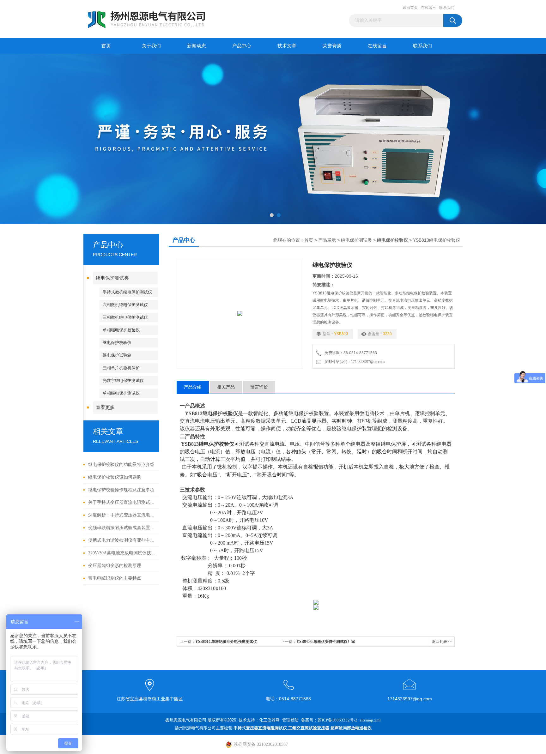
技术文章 (286, 45)
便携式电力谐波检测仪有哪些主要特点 (122, 540)
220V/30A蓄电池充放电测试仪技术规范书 (122, 553)
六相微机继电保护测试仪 (125, 304)
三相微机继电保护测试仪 (125, 317)
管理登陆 (290, 720)
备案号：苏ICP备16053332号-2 (329, 720)
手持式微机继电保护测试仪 (127, 292)
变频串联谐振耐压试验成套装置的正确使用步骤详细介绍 (122, 527)
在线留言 (428, 7)
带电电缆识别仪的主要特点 (114, 578)
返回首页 (410, 7)
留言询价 (259, 387)
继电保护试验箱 (117, 355)
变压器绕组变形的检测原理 (114, 565)
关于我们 (151, 45)
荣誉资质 (332, 45)
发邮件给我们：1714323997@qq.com (354, 361)
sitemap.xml (370, 720)
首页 (106, 45)
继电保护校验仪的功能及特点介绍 (121, 464)
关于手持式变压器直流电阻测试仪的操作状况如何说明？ (122, 502)
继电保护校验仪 (117, 342)
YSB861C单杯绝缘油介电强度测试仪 (226, 641)
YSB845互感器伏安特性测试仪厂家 (325, 641)
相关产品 (226, 387)
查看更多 (105, 407)
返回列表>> (442, 641)
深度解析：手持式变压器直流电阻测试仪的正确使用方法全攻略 (122, 515)
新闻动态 (196, 45)
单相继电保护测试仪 (121, 393)
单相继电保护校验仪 (121, 330)
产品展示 (327, 240)
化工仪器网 (269, 720)
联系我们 (446, 7)
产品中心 (241, 45)
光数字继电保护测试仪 (123, 380)
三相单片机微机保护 (121, 367)
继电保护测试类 (112, 277)
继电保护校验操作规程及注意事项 (121, 489)
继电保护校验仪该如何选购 (114, 477)
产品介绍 (193, 387)
